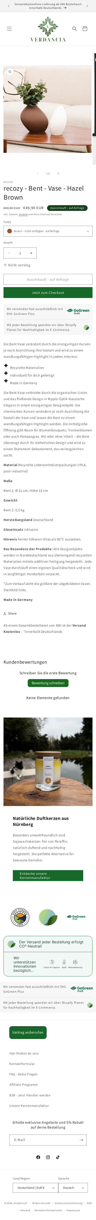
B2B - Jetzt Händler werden (30, 1095)
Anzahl (7, 243)
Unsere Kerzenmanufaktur (29, 1106)
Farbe (7, 222)
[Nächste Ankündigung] (87, 6)
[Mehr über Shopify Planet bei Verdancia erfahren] (86, 327)
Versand (23, 214)
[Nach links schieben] (38, 173)
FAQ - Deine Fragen (23, 1074)
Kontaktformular (22, 1064)
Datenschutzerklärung (68, 1203)
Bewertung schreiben (48, 683)
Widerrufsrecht (41, 1203)
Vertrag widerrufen (28, 1032)
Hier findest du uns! (24, 1053)
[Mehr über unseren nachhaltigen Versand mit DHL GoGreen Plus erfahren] (78, 311)
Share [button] (12, 613)
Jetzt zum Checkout (48, 292)
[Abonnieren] (81, 1140)
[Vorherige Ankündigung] (8, 6)
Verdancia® (20, 1203)
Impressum (73, 1210)
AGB (89, 1203)
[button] (9, 29)
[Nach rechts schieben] (58, 173)
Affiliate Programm (23, 1084)
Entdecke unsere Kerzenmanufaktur (35, 875)
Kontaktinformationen (48, 1210)
